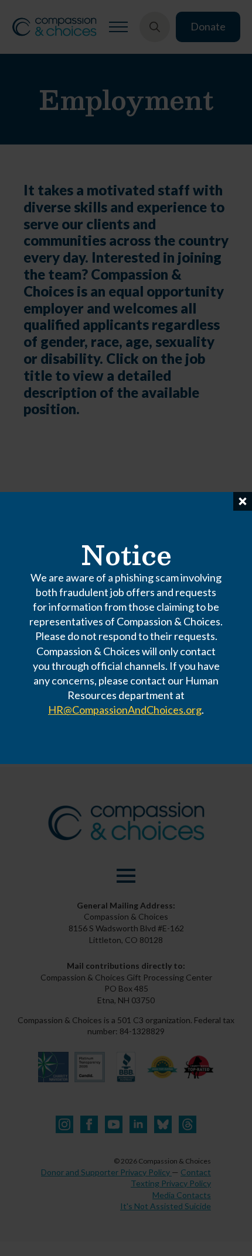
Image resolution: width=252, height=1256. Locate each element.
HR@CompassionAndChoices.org (125, 709)
